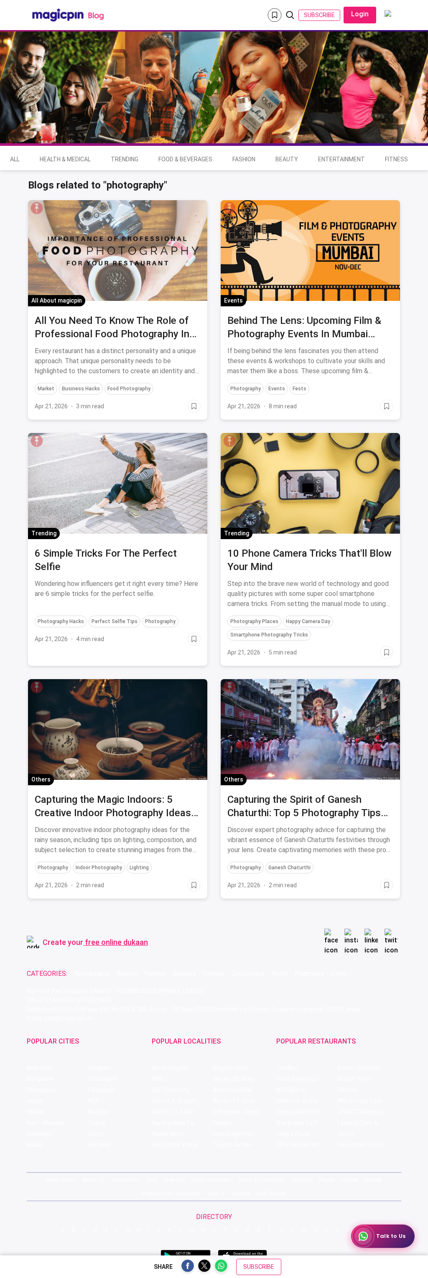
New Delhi (40, 1067)
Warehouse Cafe (360, 1100)
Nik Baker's (290, 1090)
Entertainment (341, 159)
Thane (96, 1123)
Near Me (174, 1179)
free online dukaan (116, 942)
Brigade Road (230, 1067)
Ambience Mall (232, 1090)
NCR (93, 1100)
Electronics (248, 974)
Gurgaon (99, 1067)
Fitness (396, 159)
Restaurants (92, 974)
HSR (157, 1078)
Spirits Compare (210, 1179)
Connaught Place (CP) (242, 1133)
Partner (349, 1179)
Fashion (243, 159)
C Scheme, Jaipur (236, 1111)
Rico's (345, 1133)
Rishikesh (40, 1133)
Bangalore (40, 1078)
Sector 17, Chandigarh (242, 1100)
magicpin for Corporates (171, 1193)
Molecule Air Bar (297, 1100)
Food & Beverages (185, 159)
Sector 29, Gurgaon (238, 1078)
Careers (241, 1193)
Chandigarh (103, 1078)
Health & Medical (65, 159)
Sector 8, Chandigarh (180, 1100)
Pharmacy (309, 974)
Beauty (286, 159)
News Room (61, 1179)
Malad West (167, 1133)
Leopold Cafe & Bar (363, 1123)
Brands (373, 1179)
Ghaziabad (41, 1090)
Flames (347, 1090)
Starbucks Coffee (300, 1123)
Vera (213, 1193)
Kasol (34, 1144)
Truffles (286, 1067)
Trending (124, 159)
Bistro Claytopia (359, 1067)
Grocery (184, 974)
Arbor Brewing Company (306, 1078)
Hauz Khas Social (361, 1144)
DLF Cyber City (171, 1090)
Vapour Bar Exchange (305, 1111)
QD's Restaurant (298, 1144)
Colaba (222, 1123)
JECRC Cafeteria (360, 1111)
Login (360, 14)
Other (339, 974)
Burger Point (354, 1078)
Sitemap (302, 1179)
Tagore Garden (232, 1144)
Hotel (279, 974)
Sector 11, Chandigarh (181, 1111)
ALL (15, 159)
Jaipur (35, 1100)
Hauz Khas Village (175, 1144)
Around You (126, 1179)
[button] (37, 208)
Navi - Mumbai (45, 1123)
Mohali (35, 1111)
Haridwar (100, 1144)
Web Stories (272, 1193)
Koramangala (169, 1067)
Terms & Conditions (261, 1179)
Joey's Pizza (293, 1133)
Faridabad (101, 1090)
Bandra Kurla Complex (181, 1123)
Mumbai (99, 1111)
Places (327, 1179)
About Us (93, 1179)
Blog (152, 1179)
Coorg (96, 1133)
